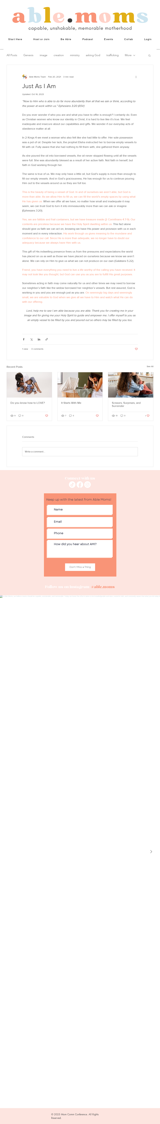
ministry (75, 55)
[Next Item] (151, 852)
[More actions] (136, 77)
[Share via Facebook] (23, 339)
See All (150, 366)
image (43, 55)
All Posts (12, 55)
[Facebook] (80, 484)
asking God (93, 55)
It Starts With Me (71, 402)
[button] (66, 39)
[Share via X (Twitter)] (31, 339)
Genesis (28, 55)
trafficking (112, 55)
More (128, 55)
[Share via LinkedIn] (39, 339)
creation (59, 55)
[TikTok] (72, 484)
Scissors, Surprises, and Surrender (126, 404)
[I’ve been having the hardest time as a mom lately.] (80, 385)
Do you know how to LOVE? (27, 402)
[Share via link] (46, 339)
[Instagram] (87, 484)
